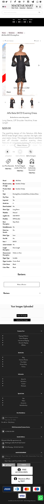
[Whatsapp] (37, 2)
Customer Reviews (23, 360)
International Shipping (23, 340)
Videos (23, 401)
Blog (23, 357)
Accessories (23, 403)
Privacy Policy (23, 364)
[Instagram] (28, 2)
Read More (22, 145)
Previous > (8, 41)
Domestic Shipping (23, 343)
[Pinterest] (24, 2)
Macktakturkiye (23, 405)
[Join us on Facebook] (11, 2)
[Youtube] (19, 2)
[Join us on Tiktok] (15, 2)
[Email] (4, 2)
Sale (23, 398)
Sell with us (23, 381)
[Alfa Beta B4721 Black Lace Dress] (32, 103)
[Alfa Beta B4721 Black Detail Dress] (12, 103)
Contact (23, 383)
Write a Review (21, 284)
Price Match (23, 362)
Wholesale (23, 386)
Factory (23, 366)
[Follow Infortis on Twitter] (6, 2)
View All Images (22, 315)
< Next (37, 41)
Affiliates (23, 345)
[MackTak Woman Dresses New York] (22, 6)
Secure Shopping (23, 338)
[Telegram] (33, 1)
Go (39, 12)
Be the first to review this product (19, 117)
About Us (23, 379)
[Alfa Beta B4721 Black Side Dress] (22, 103)
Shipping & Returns (23, 336)
